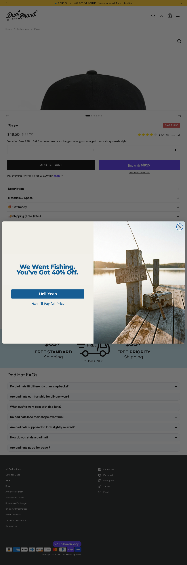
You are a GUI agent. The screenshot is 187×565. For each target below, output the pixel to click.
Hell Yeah (48, 294)
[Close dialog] (179, 227)
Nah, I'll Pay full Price (47, 303)
